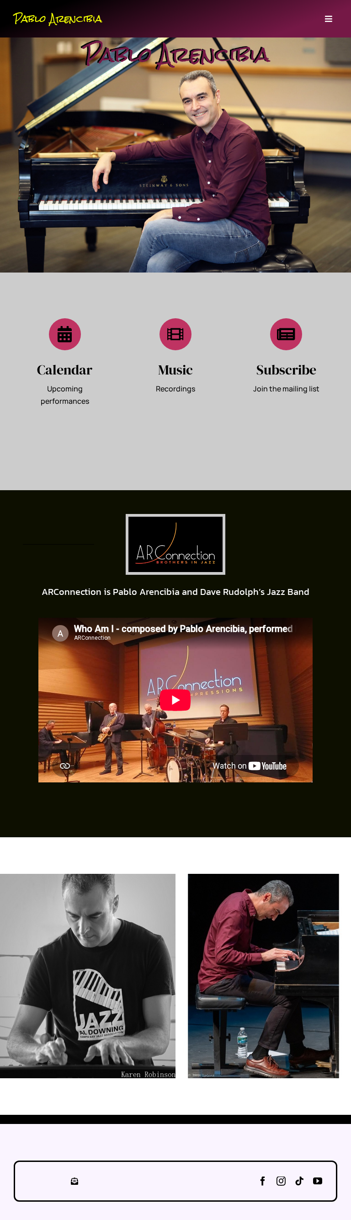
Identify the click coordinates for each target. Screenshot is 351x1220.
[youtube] (317, 1181)
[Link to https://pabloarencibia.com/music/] (175, 334)
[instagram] (281, 1181)
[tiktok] (299, 1181)
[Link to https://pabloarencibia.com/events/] (65, 334)
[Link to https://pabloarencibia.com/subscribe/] (286, 334)
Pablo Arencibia (58, 19)
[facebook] (262, 1181)
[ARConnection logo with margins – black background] (175, 520)
